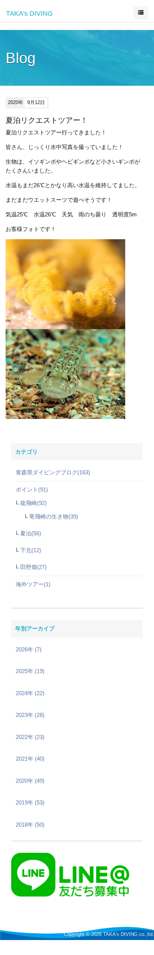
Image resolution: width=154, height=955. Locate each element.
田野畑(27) (33, 567)
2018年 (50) (30, 824)
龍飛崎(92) (33, 503)
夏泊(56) (30, 533)
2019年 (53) (30, 802)
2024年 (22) (30, 693)
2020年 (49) (30, 781)
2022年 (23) (30, 737)
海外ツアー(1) (33, 584)
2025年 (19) (30, 671)
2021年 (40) (30, 758)
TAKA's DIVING (29, 13)
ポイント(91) (32, 489)
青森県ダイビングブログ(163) (53, 472)
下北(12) (30, 550)
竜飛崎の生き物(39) (53, 516)
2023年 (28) (30, 715)
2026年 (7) (28, 649)
